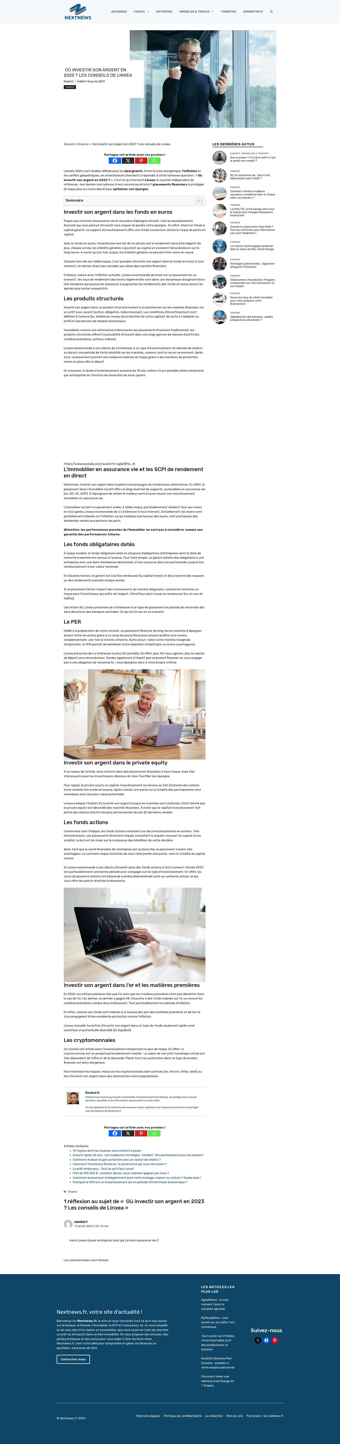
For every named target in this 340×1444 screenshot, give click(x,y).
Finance (70, 87)
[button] (271, 11)
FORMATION (228, 11)
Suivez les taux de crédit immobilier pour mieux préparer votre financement (251, 301)
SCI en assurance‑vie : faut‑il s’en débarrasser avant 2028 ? (250, 177)
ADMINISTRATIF (253, 11)
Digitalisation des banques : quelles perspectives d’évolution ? (251, 318)
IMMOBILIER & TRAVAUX (194, 11)
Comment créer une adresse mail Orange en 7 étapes (217, 1381)
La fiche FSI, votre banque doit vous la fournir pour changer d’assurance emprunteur (252, 212)
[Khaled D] (73, 1104)
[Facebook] (115, 160)
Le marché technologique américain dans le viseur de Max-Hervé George (252, 248)
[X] (128, 160)
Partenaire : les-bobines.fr (264, 1416)
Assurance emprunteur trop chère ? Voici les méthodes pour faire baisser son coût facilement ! (252, 230)
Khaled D (68, 81)
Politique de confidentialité (183, 1416)
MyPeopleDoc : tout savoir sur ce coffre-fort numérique (218, 1322)
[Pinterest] (141, 160)
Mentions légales (148, 1416)
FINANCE (139, 11)
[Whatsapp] (154, 160)
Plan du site (234, 1416)
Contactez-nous (73, 1359)
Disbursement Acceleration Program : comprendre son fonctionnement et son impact (253, 283)
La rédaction (214, 1416)
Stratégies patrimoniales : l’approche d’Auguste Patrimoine (252, 265)
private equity (94, 785)
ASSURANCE (119, 11)
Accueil (69, 144)
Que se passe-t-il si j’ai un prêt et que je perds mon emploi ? (253, 159)
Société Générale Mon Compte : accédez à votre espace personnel (217, 1363)
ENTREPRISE (164, 11)
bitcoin (174, 1071)
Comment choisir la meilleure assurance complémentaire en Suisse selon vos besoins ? (252, 194)
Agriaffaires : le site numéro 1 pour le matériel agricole (214, 1304)
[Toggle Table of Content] (198, 201)
